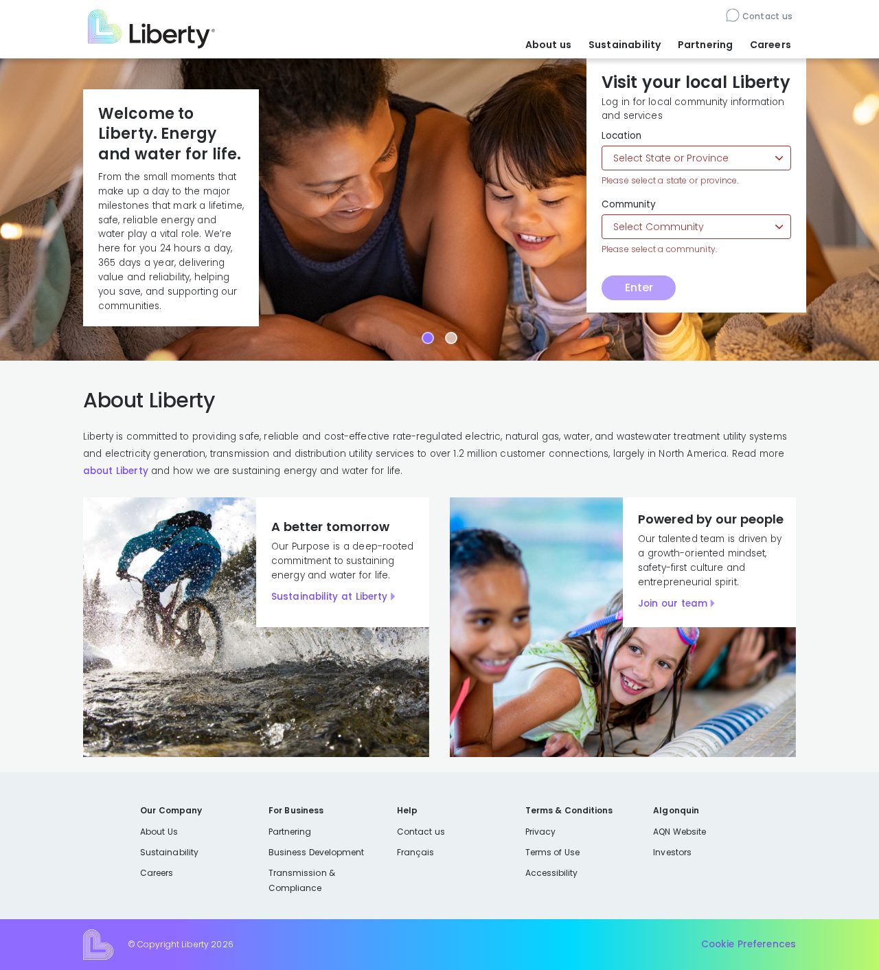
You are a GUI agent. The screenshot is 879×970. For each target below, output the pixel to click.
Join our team (672, 603)
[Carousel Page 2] (451, 338)
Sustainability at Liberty (329, 596)
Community (629, 205)
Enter (639, 287)
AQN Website (679, 831)
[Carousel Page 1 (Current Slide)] (428, 338)
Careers (770, 45)
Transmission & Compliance (302, 880)
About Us (159, 831)
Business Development (317, 852)
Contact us (767, 16)
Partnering (705, 45)
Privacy (540, 831)
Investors (672, 852)
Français (415, 852)
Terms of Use (552, 852)
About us (548, 45)
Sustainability (625, 45)
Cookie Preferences (748, 944)
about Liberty (115, 470)
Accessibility (551, 873)
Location (621, 136)
